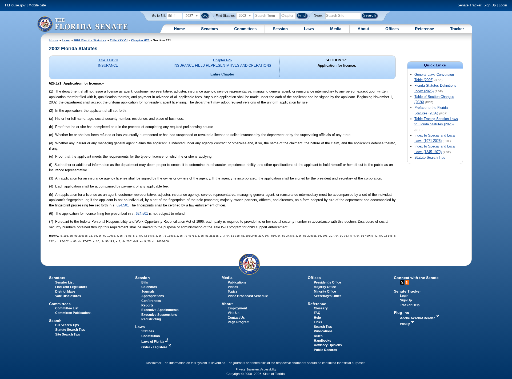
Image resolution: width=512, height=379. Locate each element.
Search (319, 15)
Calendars (149, 287)
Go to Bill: (159, 15)
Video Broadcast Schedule (248, 296)
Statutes (147, 331)
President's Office (327, 282)
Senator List (64, 282)
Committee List (66, 308)
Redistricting (151, 319)
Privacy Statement (247, 369)
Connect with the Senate (416, 278)
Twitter (402, 282)
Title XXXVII (119, 40)
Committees (245, 28)
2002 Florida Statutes (90, 40)
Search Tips (323, 326)
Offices (392, 28)
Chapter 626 (140, 40)
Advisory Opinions (328, 345)
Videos (233, 287)
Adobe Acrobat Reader (418, 318)
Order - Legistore (154, 347)
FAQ (317, 312)
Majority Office (325, 287)
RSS (407, 282)
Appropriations (152, 296)
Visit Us (233, 312)
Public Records (325, 350)
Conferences (151, 300)
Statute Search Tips (429, 157)
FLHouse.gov (15, 5)
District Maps (65, 291)
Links (318, 322)
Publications (237, 282)
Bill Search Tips (67, 325)
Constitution (150, 336)
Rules (318, 336)
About (363, 28)
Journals (148, 291)
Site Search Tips (67, 334)
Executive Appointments (160, 310)
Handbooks (322, 340)
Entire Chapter (222, 74)
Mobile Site (37, 5)
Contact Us (236, 317)
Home (179, 28)
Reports (147, 305)
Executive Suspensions (159, 314)
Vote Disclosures (68, 296)
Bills (144, 282)
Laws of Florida (153, 341)
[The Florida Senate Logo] (82, 24)
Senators (209, 28)
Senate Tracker (407, 291)
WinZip (405, 324)
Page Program (239, 322)
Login (503, 5)
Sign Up (489, 5)
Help (317, 317)
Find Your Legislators (71, 287)
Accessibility (268, 369)
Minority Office (325, 291)
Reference (424, 28)
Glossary (321, 308)
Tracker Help (409, 305)
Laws (309, 28)
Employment (237, 308)
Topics (233, 291)
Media (335, 28)
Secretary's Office (328, 296)
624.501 (123, 205)
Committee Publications (73, 312)
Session (280, 28)
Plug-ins (401, 312)
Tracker (457, 28)
